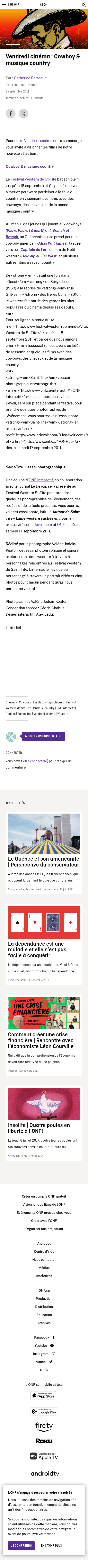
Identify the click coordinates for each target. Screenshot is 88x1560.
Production (44, 1299)
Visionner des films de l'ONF (44, 1204)
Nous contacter (44, 1260)
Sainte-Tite (25, 714)
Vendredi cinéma (38, 141)
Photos (32, 85)
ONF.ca (63, 525)
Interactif (20, 85)
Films (9, 85)
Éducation (44, 1315)
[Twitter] (23, 113)
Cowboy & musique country (30, 166)
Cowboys (25, 703)
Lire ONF (13, 4)
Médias (44, 1268)
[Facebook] (11, 113)
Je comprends (21, 1545)
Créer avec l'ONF (44, 1221)
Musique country (43, 708)
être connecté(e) (35, 761)
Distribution (44, 1307)
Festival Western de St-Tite (33, 179)
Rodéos (11, 714)
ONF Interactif (41, 480)
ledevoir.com (41, 525)
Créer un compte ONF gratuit (44, 1196)
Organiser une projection (44, 1229)
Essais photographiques (48, 703)
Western (62, 714)
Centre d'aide (44, 1252)
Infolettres (44, 1276)
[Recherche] (84, 5)
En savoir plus (51, 1545)
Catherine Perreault (30, 78)
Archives (44, 1323)
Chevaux (11, 703)
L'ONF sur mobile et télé (44, 1385)
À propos (44, 1243)
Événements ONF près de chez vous (44, 1213)
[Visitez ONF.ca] (50, 4)
